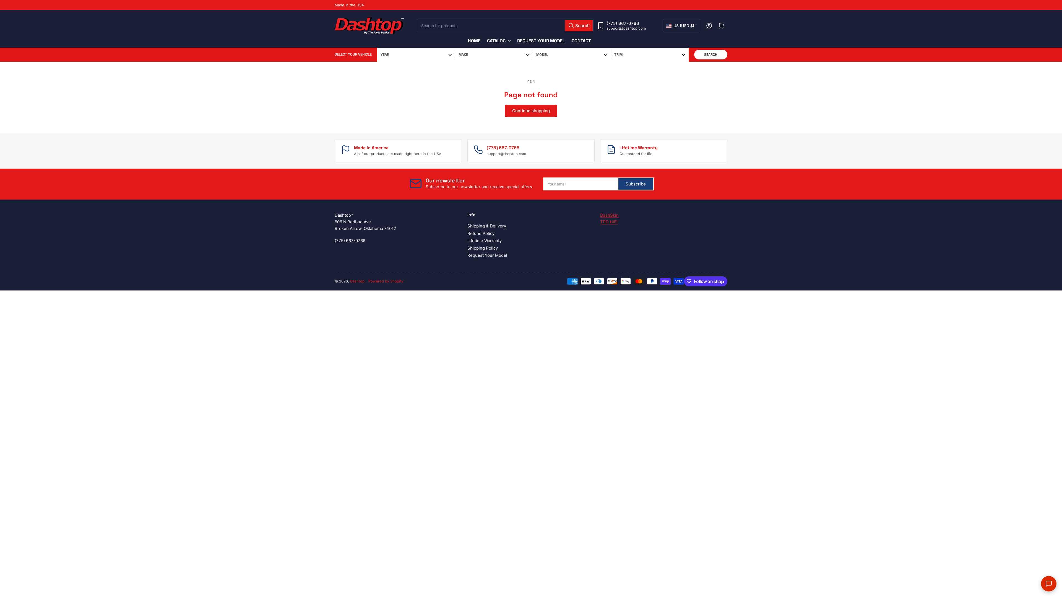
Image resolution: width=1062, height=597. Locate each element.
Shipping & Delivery (486, 226)
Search (710, 54)
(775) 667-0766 (623, 23)
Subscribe (636, 184)
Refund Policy (480, 233)
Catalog (496, 41)
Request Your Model (541, 41)
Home (474, 41)
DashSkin (609, 215)
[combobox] (505, 25)
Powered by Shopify (385, 281)
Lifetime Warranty (484, 240)
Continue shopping (531, 110)
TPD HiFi (609, 221)
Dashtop (357, 281)
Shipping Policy (482, 248)
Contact (581, 41)
